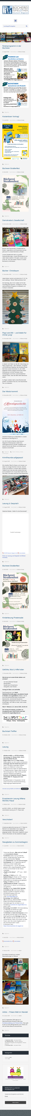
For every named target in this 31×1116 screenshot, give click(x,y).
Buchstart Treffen (9, 731)
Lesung (5, 747)
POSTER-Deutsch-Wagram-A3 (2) (11, 553)
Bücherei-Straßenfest (11, 168)
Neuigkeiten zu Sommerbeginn (15, 842)
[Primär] (15, 20)
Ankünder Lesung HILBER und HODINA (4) (11, 788)
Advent (13, 451)
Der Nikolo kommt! (10, 392)
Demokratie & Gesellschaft (13, 220)
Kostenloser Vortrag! (10, 117)
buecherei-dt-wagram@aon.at (18, 904)
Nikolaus (18, 451)
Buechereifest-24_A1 (8, 941)
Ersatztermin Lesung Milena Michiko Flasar (13, 800)
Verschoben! (7, 820)
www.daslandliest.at (12, 896)
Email (6, 1096)
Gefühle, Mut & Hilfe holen (13, 670)
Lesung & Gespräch (10, 504)
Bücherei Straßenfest (10, 566)
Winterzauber (5, 453)
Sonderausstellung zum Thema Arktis (12, 1023)
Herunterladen (22, 553)
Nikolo (21, 451)
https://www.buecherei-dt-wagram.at (13, 926)
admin (20, 950)
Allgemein (6, 112)
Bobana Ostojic (21, 51)
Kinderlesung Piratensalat (12, 618)
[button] (2, 37)
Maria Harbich (24, 823)
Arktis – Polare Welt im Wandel (15, 1012)
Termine (6, 1058)
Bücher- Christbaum (10, 271)
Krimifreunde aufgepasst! (12, 458)
